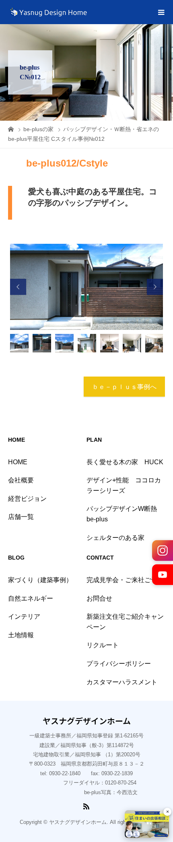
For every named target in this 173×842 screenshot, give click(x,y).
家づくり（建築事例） (40, 579)
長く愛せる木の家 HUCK (124, 462)
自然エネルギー (30, 598)
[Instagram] (162, 550)
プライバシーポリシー (118, 663)
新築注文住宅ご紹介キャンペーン (125, 621)
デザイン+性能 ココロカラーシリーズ (123, 485)
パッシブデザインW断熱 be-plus (124, 514)
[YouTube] (162, 574)
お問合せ (99, 598)
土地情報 (21, 635)
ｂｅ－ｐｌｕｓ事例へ (124, 386)
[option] (86, 287)
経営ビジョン (27, 498)
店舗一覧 (21, 516)
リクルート (102, 645)
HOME (17, 462)
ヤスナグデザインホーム (87, 721)
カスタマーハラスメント (121, 682)
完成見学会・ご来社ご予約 (125, 579)
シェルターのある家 (115, 537)
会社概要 (21, 480)
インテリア (24, 616)
